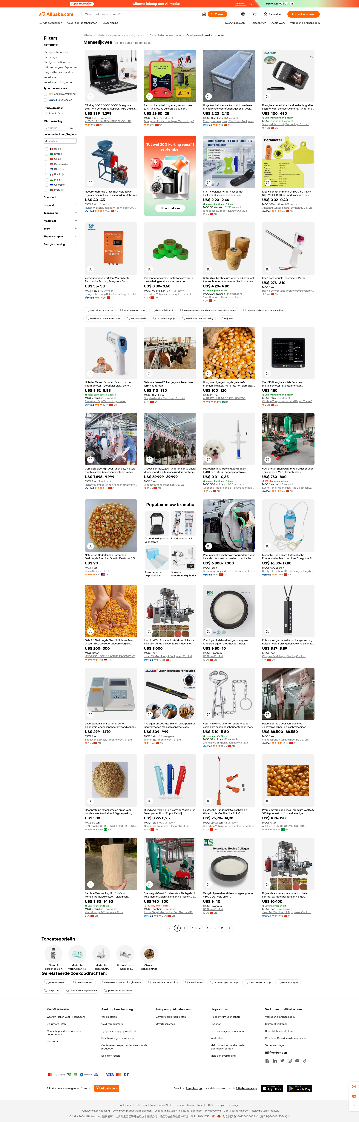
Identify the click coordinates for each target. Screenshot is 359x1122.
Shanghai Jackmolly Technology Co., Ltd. (285, 124)
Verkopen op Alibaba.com (280, 1016)
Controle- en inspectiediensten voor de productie (124, 1047)
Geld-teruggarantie (112, 1023)
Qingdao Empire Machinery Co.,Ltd (164, 484)
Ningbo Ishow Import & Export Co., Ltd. (225, 210)
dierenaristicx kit (164, 310)
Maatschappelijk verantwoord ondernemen (64, 1032)
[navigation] (60, 482)
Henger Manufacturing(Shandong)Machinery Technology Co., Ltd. (111, 484)
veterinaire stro (85, 982)
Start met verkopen (276, 1023)
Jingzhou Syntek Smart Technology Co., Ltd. (287, 207)
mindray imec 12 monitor (165, 982)
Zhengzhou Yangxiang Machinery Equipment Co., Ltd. (229, 121)
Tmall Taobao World (161, 1104)
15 (222, 928)
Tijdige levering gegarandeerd (118, 1030)
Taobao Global (195, 1104)
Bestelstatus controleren (279, 1030)
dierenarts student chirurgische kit (122, 982)
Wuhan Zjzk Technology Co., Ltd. (162, 739)
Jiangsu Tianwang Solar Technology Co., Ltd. (110, 294)
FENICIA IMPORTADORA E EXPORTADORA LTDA (111, 825)
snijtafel (228, 318)
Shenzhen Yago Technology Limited (105, 401)
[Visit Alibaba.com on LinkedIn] (275, 1060)
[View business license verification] (213, 1116)
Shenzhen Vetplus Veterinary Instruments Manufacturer (170, 294)
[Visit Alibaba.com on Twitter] (282, 1060)
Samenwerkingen (275, 1045)
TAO (208, 1104)
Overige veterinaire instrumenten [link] (205, 35)
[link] (354, 1086)
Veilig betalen (109, 1016)
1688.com (141, 1104)
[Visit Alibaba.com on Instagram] (290, 1060)
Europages (234, 1104)
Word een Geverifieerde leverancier (286, 1038)
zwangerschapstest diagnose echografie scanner (210, 310)
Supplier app (194, 1088)
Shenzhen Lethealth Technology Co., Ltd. (108, 739)
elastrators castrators (101, 310)
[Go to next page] (229, 928)
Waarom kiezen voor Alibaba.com (66, 1016)
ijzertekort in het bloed (120, 990)
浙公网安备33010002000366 (240, 1116)
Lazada (180, 1104)
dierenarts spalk (289, 982)
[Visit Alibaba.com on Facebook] (267, 1060)
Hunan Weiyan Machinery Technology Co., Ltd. (111, 207)
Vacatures (53, 1041)
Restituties (217, 1038)
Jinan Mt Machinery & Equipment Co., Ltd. (168, 656)
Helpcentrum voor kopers (225, 1016)
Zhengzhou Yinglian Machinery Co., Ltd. (225, 742)
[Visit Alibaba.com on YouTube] (297, 1060)
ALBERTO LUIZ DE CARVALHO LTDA (224, 398)
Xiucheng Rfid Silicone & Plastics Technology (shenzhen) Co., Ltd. (229, 487)
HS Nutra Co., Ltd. (213, 656)
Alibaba (87, 35)
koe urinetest (196, 982)
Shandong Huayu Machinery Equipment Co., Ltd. (229, 571)
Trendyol (219, 1104)
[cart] (255, 14)
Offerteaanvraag (165, 1023)
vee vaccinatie (138, 318)
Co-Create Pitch (56, 1023)
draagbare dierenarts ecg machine (265, 310)
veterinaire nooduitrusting (199, 318)
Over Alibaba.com (58, 1008)
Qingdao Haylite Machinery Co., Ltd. (164, 398)
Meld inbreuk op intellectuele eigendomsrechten (227, 1047)
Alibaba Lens (54, 1088)
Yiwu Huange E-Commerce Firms (222, 296)
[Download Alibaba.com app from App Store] (272, 1088)
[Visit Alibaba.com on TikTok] (305, 1060)
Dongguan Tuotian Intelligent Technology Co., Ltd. (170, 121)
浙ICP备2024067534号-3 (275, 1116)
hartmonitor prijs (166, 318)
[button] (204, 14)
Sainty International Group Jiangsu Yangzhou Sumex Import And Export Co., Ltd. (288, 571)
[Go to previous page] (169, 928)
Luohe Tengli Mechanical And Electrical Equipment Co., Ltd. (288, 487)
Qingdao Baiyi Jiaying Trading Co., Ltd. (284, 656)
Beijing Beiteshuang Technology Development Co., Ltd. (288, 290)
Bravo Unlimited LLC (97, 571)
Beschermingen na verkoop (117, 1038)
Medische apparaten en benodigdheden (120, 35)
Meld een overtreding (223, 1055)
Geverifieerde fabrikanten (171, 1016)
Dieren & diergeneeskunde (165, 35)
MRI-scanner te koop (259, 982)
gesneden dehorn (57, 982)
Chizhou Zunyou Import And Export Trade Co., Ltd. (288, 401)
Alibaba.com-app (246, 1088)
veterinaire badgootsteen (83, 990)
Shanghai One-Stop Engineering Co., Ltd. (285, 739)
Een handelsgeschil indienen (227, 1030)
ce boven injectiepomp (226, 982)
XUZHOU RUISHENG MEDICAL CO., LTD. (108, 121)
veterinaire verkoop (134, 310)
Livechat (216, 1023)
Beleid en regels (110, 1055)
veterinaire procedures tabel (105, 318)
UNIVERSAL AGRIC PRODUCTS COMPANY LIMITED (111, 656)
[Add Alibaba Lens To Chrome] (106, 1088)
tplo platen (53, 990)
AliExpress (126, 1104)
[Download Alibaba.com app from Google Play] (299, 1088)
